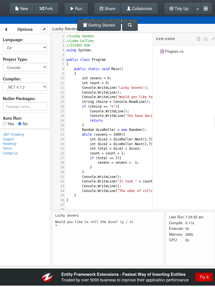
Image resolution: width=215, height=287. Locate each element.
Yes (10, 123)
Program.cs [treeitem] (174, 51)
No (25, 123)
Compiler (11, 79)
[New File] (198, 39)
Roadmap (9, 143)
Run (78, 8)
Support (8, 139)
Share (109, 8)
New (23, 8)
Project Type (15, 59)
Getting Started (101, 25)
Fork (48, 8)
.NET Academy (13, 134)
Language (12, 39)
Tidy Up (181, 8)
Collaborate (141, 8)
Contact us (10, 153)
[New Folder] (205, 39)
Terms (7, 148)
